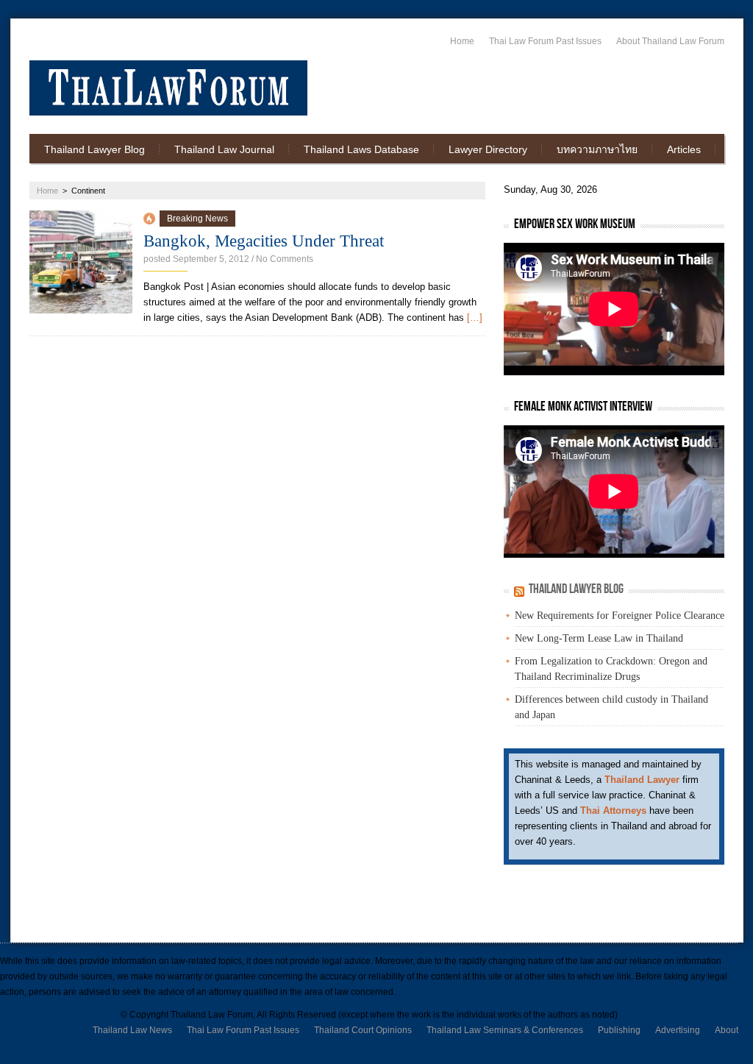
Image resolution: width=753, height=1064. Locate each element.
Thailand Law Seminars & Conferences (505, 1030)
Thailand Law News (132, 1030)
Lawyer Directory (488, 149)
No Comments (284, 259)
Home (462, 41)
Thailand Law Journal (224, 149)
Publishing (619, 1030)
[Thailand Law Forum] (168, 88)
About (726, 1030)
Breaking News (197, 218)
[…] (474, 317)
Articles (684, 149)
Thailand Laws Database (361, 149)
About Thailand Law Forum (670, 41)
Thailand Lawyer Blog (94, 149)
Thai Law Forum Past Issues (545, 41)
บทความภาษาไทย (597, 149)
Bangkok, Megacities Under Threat (263, 241)
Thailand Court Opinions (363, 1030)
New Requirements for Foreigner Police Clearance (619, 615)
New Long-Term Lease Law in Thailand (599, 638)
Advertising (677, 1030)
